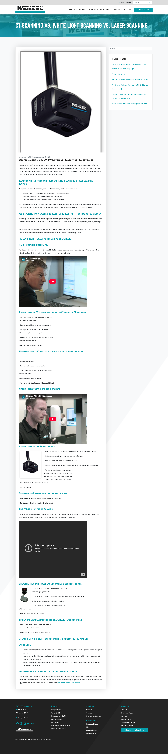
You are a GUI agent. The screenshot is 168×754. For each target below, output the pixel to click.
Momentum (47, 739)
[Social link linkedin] (25, 724)
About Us (127, 9)
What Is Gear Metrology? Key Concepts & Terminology (130, 80)
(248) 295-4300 (126, 2)
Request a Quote (143, 9)
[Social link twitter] (29, 724)
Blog (87, 727)
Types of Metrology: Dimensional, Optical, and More (129, 104)
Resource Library (92, 724)
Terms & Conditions (128, 722)
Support (89, 710)
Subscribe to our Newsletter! (134, 730)
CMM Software (91, 730)
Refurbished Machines (59, 728)
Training (89, 713)
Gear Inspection (56, 719)
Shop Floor (55, 722)
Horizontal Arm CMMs (58, 716)
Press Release (117, 74)
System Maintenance (93, 716)
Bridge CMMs (56, 710)
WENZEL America (27, 739)
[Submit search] (150, 2)
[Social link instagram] (22, 724)
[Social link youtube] (32, 724)
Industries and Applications (99, 9)
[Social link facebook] (18, 724)
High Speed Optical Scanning (61, 725)
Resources (116, 9)
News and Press (127, 713)
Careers (124, 716)
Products (72, 9)
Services (82, 9)
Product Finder (91, 733)
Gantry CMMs (56, 713)
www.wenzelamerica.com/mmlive (68, 683)
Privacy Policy (126, 719)
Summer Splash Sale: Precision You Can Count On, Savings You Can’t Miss (129, 96)
